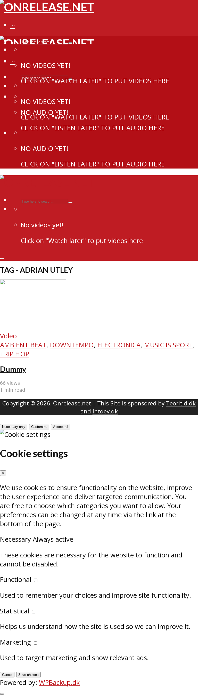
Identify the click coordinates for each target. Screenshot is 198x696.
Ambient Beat (23, 344)
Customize (39, 427)
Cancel (7, 675)
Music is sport (168, 344)
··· (12, 25)
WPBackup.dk (59, 682)
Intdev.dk (105, 411)
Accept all (60, 427)
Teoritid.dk (181, 403)
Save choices (28, 675)
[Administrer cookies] (2, 694)
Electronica (119, 344)
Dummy (13, 369)
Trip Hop (14, 353)
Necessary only (13, 427)
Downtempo (72, 344)
